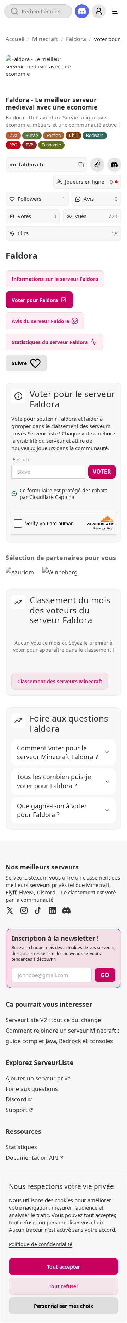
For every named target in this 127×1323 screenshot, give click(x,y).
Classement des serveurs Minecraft (59, 681)
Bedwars (94, 135)
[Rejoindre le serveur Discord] (82, 11)
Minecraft (45, 39)
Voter (102, 471)
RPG (13, 145)
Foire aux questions (32, 1089)
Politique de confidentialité (40, 1244)
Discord (16, 1099)
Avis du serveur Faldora (40, 321)
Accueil (15, 39)
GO (105, 975)
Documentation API (32, 1157)
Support (17, 1110)
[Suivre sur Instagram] (24, 910)
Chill (73, 135)
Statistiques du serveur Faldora (50, 342)
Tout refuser (63, 1286)
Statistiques (21, 1147)
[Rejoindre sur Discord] (66, 910)
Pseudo (20, 459)
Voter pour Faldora (35, 300)
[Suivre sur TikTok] (38, 910)
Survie (32, 135)
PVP (29, 145)
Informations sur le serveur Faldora (55, 279)
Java (13, 135)
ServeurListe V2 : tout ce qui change (53, 1020)
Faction (54, 135)
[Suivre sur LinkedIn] (52, 910)
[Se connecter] (99, 11)
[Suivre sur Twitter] (10, 910)
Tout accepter (63, 1266)
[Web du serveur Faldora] (97, 165)
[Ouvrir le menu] (116, 11)
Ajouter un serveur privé (38, 1078)
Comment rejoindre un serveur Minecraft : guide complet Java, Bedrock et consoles (62, 1036)
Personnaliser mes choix (63, 1306)
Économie (51, 145)
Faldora (76, 39)
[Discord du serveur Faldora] (114, 165)
